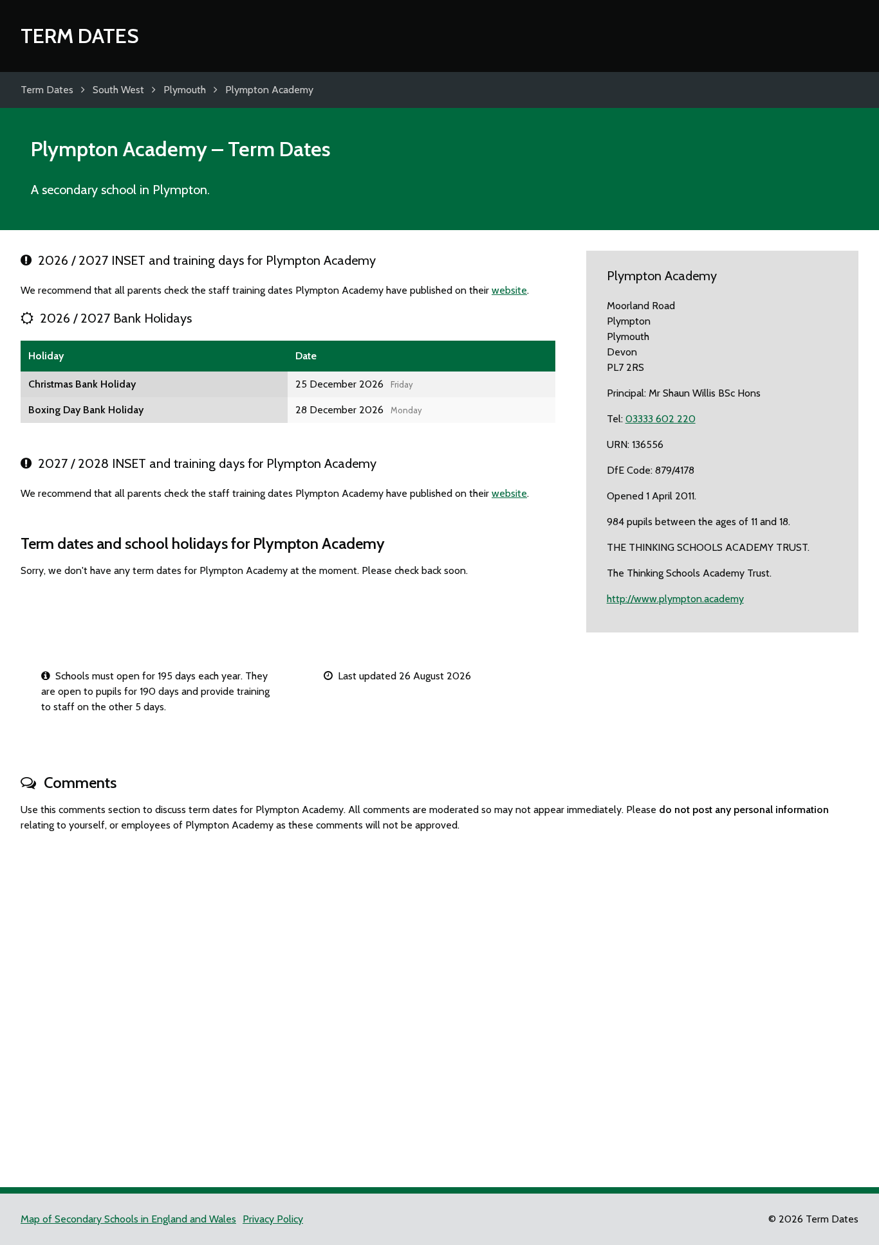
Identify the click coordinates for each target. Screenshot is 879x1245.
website (509, 290)
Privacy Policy (273, 1219)
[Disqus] (439, 1004)
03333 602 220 (660, 419)
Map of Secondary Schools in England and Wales (128, 1219)
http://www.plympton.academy (675, 599)
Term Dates (80, 35)
